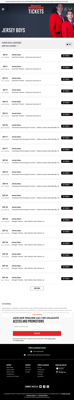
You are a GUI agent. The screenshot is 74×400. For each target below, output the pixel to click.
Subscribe (37, 333)
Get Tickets (66, 56)
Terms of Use (51, 338)
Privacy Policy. (20, 340)
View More (37, 288)
